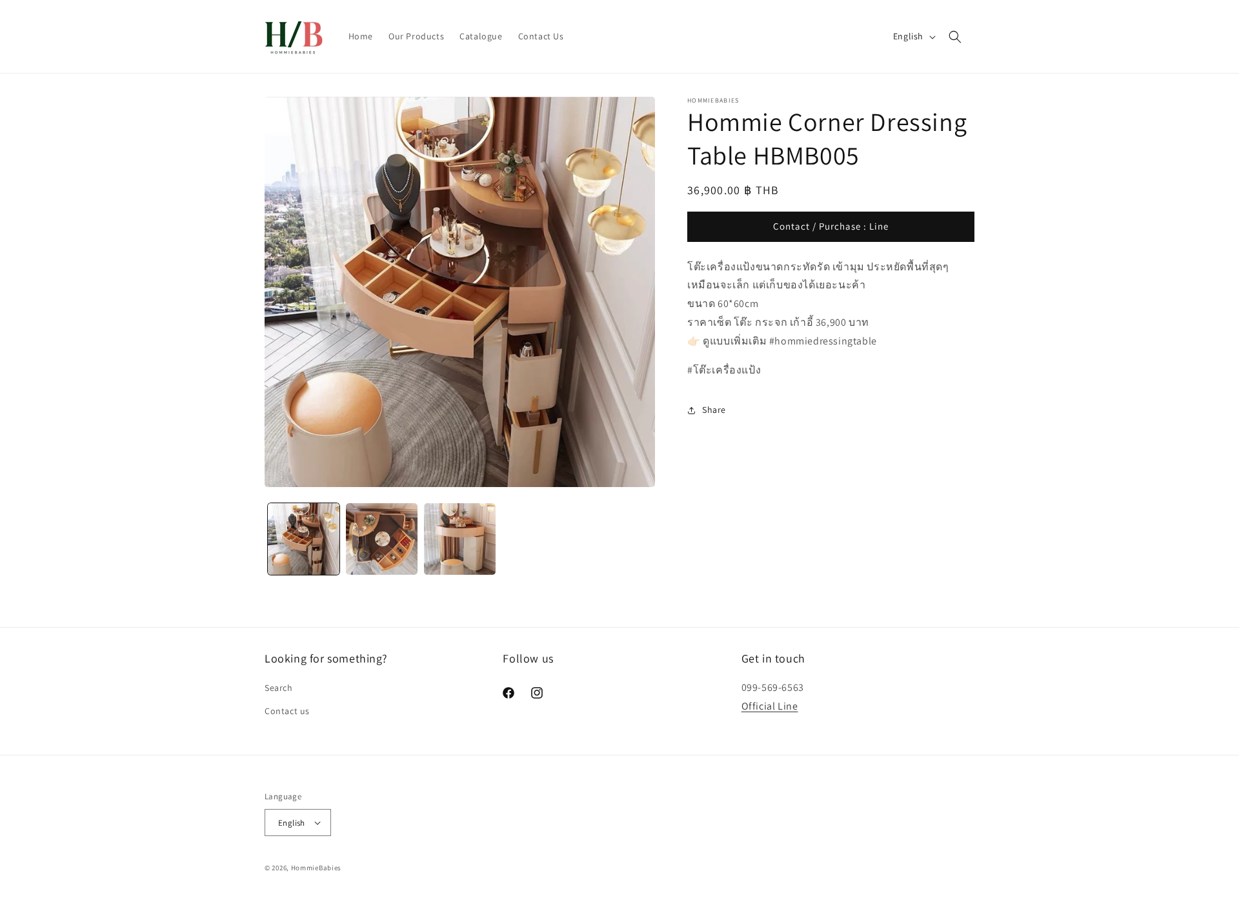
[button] (955, 37)
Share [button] (714, 409)
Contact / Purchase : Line (831, 227)
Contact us (287, 711)
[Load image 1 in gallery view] (303, 539)
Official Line (769, 706)
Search (279, 687)
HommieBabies (316, 867)
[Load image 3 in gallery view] (460, 539)
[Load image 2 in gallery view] (382, 539)
